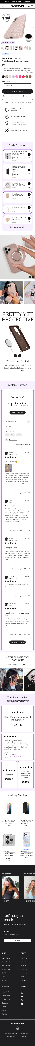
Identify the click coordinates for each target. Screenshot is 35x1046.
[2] (19, 328)
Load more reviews (17, 642)
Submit (17, 940)
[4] (11, 332)
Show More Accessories (17, 227)
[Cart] (32, 6)
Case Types (25, 962)
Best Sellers (6, 965)
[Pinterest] (27, 1000)
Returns (28, 102)
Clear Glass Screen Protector (8, 822)
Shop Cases (6, 958)
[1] (14, 338)
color (7, 435)
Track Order (6, 996)
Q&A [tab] (22, 397)
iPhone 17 (5, 980)
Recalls (4, 1014)
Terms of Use (24, 1033)
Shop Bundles (6, 962)
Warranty (13, 102)
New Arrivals (6, 969)
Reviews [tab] (14, 397)
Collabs (4, 973)
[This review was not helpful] (28, 493)
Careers (24, 980)
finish (12, 435)
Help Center (6, 992)
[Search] (29, 6)
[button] (7, 156)
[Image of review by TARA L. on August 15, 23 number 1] (8, 468)
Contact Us (6, 999)
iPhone (9, 81)
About (6, 102)
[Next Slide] (33, 28)
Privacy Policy (11, 1036)
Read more (16, 521)
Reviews (24, 965)
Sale (3, 977)
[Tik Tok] (27, 1004)
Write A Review (17, 412)
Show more (13, 440)
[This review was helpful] (25, 493)
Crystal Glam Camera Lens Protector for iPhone (8, 856)
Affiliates (24, 969)
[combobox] (23, 445)
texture (19, 435)
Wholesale (24, 973)
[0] (21, 351)
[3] (26, 347)
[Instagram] (27, 993)
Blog (22, 977)
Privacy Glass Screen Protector (26, 822)
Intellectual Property (11, 1033)
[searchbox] (16, 421)
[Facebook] (27, 996)
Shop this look (16, 901)
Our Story (24, 958)
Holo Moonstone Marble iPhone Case (26, 854)
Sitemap (24, 1036)
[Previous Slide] (1, 28)
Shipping (21, 102)
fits (6, 440)
